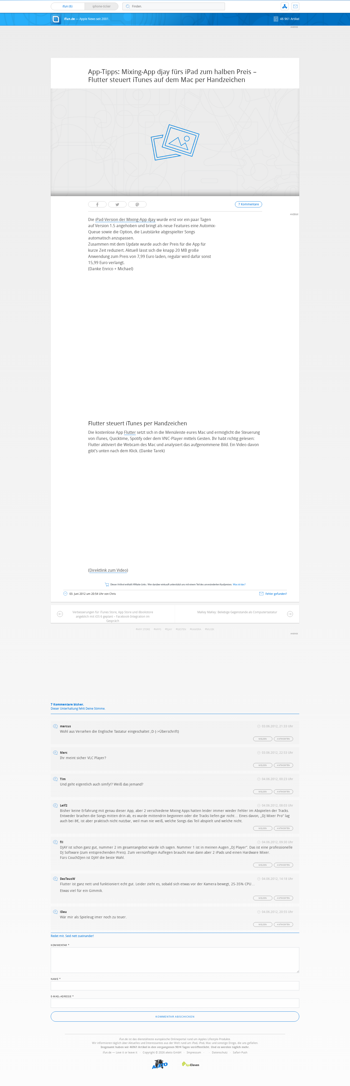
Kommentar (60, 945)
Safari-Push (240, 1052)
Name (56, 979)
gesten (181, 629)
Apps (158, 629)
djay (169, 629)
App (284, 6)
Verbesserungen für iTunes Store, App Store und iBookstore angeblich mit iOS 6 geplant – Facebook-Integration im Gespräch (113, 616)
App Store (143, 629)
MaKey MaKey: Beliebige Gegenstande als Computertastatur (237, 612)
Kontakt (295, 6)
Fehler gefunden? (276, 594)
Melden (263, 739)
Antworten (283, 739)
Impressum (194, 1052)
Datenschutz (220, 1052)
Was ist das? (239, 584)
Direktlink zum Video (108, 570)
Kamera (196, 629)
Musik (210, 629)
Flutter (130, 432)
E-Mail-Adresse (62, 996)
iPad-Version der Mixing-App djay (125, 219)
